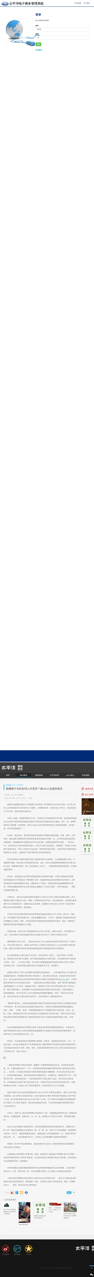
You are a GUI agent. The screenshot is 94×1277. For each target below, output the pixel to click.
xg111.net (63, 979)
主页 (13, 785)
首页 (8, 775)
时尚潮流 (85, 775)
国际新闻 (39, 775)
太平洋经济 (54, 775)
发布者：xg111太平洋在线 (14, 795)
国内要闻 (23, 775)
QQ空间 (28, 1254)
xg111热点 (70, 775)
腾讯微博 (17, 1254)
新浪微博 (6, 1254)
